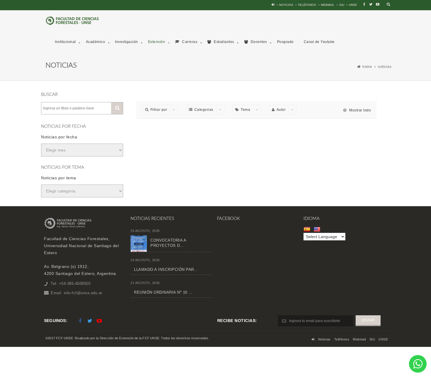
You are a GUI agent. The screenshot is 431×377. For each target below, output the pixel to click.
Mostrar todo (359, 110)
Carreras (189, 42)
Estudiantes (223, 42)
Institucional (65, 42)
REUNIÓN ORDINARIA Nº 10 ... (163, 292)
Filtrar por (158, 110)
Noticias (286, 4)
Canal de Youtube (319, 42)
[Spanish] (307, 229)
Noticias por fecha (59, 137)
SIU (341, 4)
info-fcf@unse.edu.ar (83, 293)
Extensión (156, 42)
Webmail (328, 4)
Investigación (126, 42)
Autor (281, 110)
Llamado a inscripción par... (166, 269)
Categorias (203, 110)
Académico (95, 42)
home (367, 67)
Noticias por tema (58, 177)
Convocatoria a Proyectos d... (168, 243)
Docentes (258, 42)
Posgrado (285, 42)
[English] (317, 229)
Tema (245, 110)
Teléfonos (307, 4)
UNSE (353, 4)
